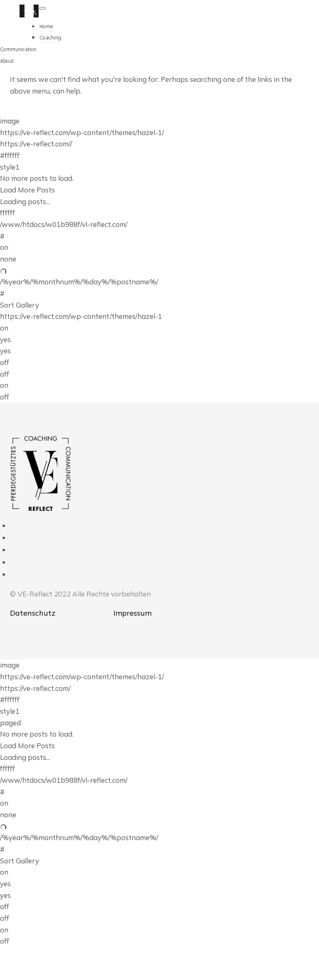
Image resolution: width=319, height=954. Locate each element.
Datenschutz (32, 613)
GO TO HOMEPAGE (42, 109)
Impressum (132, 613)
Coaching (50, 38)
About (7, 61)
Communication (18, 49)
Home (46, 26)
